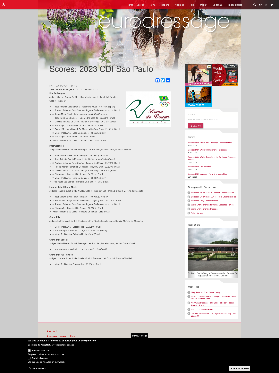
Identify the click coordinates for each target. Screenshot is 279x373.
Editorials (218, 4)
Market (204, 4)
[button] (192, 253)
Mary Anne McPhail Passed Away (205, 292)
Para (192, 4)
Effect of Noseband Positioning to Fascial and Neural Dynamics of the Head (213, 297)
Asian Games (197, 212)
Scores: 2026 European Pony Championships (207, 173)
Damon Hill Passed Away (202, 309)
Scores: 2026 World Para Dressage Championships (210, 142)
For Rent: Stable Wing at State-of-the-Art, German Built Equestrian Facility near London (213, 274)
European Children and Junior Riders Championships (213, 196)
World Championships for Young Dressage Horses (212, 204)
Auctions (180, 4)
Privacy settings (139, 335)
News (153, 4)
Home (130, 4)
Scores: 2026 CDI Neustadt (200, 166)
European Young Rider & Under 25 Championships (212, 192)
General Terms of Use (61, 336)
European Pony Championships (204, 200)
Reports (165, 4)
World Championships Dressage (204, 208)
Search (196, 125)
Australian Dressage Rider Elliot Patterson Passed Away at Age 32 (212, 304)
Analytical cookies (40, 357)
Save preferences (37, 368)
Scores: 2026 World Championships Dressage (207, 149)
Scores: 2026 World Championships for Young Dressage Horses (212, 158)
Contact (52, 331)
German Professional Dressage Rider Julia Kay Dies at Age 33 (213, 314)
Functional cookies (40, 350)
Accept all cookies (239, 368)
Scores (141, 4)
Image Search (235, 4)
